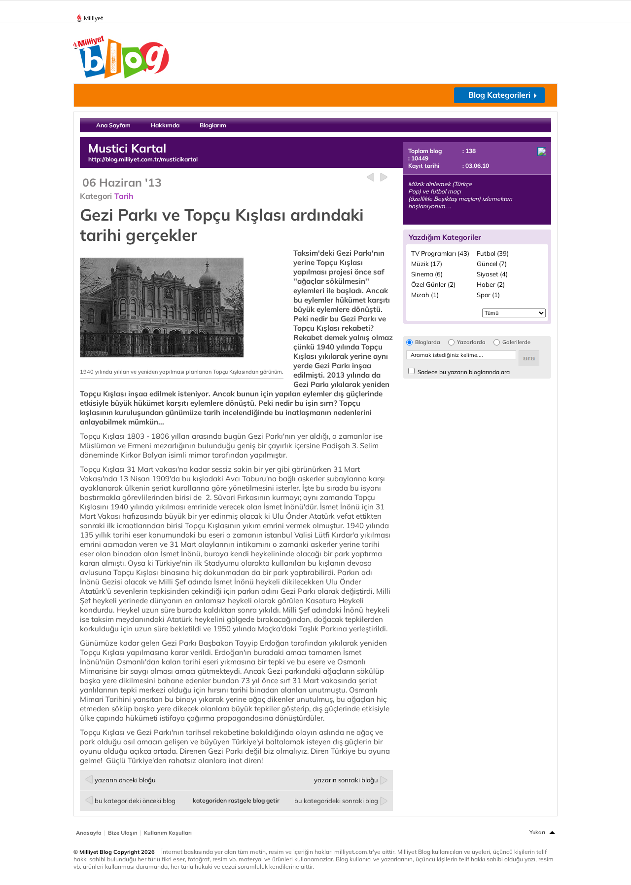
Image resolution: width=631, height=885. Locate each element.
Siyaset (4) (492, 274)
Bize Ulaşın (123, 832)
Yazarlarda (471, 342)
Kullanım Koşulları (168, 832)
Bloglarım (213, 125)
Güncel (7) (492, 264)
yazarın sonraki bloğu (346, 780)
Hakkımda (165, 125)
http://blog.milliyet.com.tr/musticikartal (143, 159)
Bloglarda (427, 342)
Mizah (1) (425, 295)
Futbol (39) (493, 253)
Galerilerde (516, 342)
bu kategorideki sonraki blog (336, 801)
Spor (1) (488, 295)
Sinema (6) (427, 274)
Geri (370, 177)
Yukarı (537, 832)
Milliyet (93, 18)
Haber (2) (491, 284)
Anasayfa (89, 832)
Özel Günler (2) (433, 284)
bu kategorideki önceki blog (135, 801)
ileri (384, 177)
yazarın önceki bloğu (125, 780)
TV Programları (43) (440, 253)
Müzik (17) (426, 264)
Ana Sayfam (113, 125)
